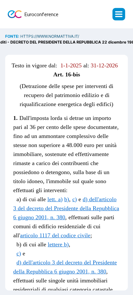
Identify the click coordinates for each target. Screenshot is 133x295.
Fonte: (12, 36)
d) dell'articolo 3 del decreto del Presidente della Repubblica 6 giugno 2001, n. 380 (66, 208)
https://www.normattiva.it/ (49, 36)
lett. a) (55, 199)
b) (66, 199)
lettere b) (58, 244)
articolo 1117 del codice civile (55, 235)
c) (74, 199)
